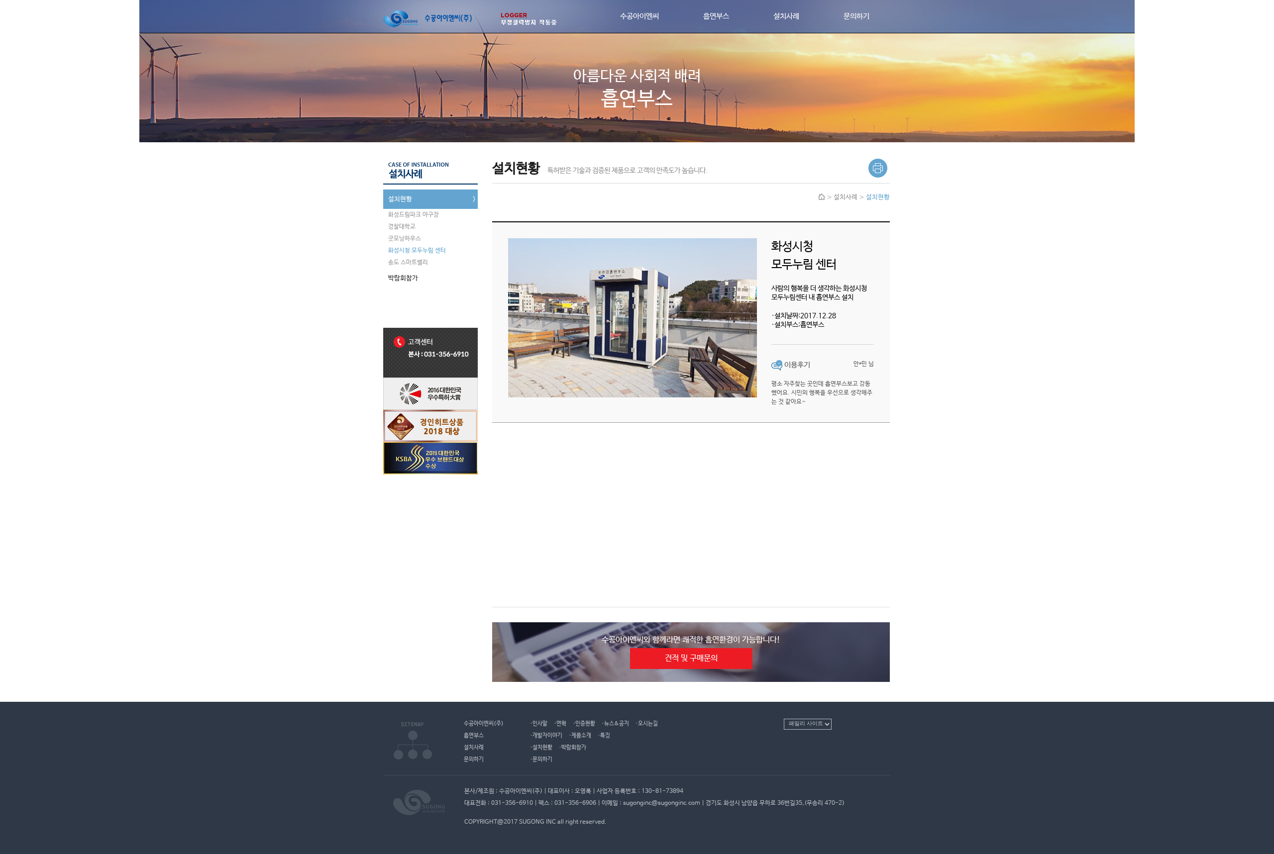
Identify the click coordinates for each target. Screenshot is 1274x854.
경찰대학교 (402, 226)
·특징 (604, 735)
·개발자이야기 (546, 735)
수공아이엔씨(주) (484, 723)
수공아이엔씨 (639, 16)
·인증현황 (584, 723)
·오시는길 (647, 723)
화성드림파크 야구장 (413, 214)
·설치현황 (541, 747)
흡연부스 (716, 16)
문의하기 (856, 16)
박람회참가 (433, 278)
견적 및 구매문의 (691, 658)
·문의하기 (541, 759)
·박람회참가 (572, 747)
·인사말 (538, 723)
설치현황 (433, 199)
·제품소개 (580, 735)
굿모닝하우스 (404, 238)
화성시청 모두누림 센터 (417, 250)
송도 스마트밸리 (408, 262)
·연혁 (560, 723)
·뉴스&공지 (615, 723)
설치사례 (786, 16)
